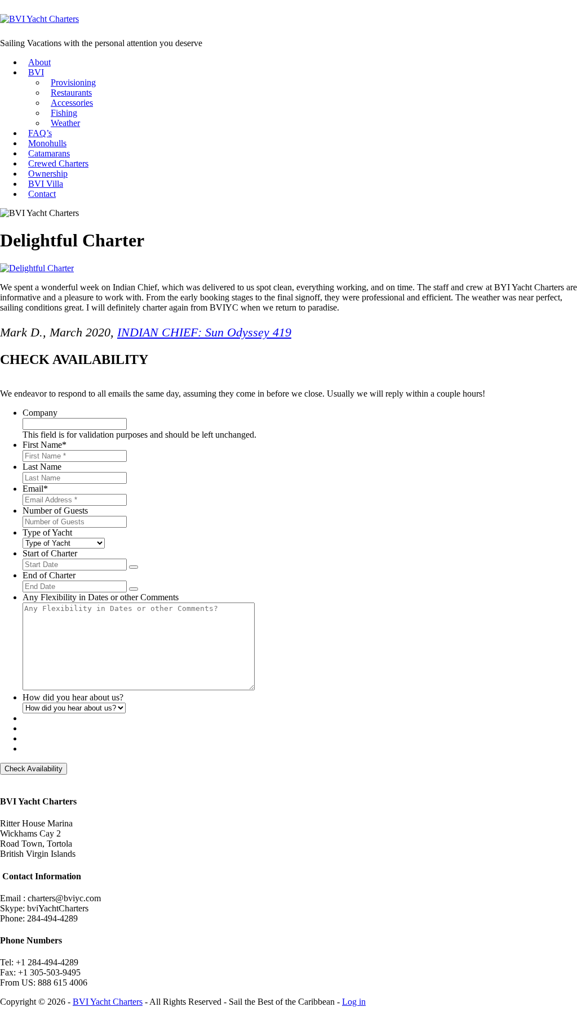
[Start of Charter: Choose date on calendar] (133, 567)
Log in (354, 1001)
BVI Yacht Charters (108, 1001)
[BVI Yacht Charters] (39, 19)
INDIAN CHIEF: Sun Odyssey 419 (204, 332)
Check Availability (34, 769)
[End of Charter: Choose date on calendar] (133, 589)
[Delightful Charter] (37, 268)
